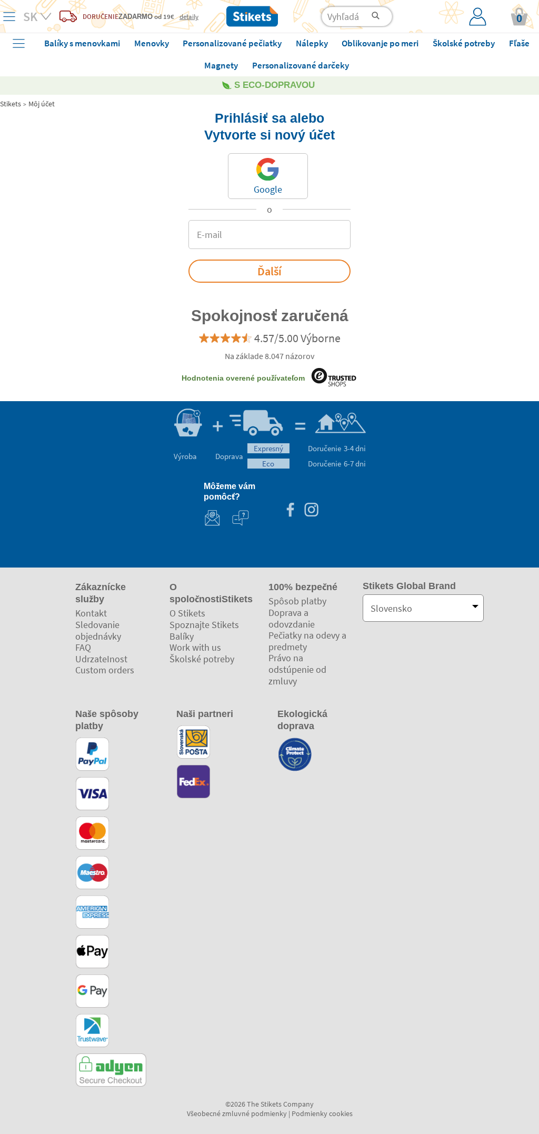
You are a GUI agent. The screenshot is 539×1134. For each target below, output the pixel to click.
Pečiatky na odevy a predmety (307, 641)
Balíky (181, 636)
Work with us (195, 647)
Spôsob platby (297, 601)
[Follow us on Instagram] (311, 511)
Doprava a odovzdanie (291, 618)
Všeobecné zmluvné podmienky (237, 1113)
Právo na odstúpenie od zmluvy (297, 669)
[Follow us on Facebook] (290, 511)
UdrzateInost (101, 659)
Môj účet (41, 103)
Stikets (10, 103)
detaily (188, 16)
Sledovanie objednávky (98, 630)
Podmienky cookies (322, 1113)
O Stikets (187, 613)
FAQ (83, 647)
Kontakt (91, 613)
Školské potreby (201, 659)
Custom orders (104, 670)
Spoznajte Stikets (204, 625)
